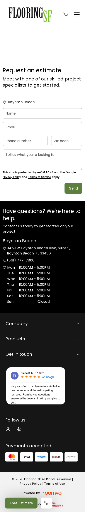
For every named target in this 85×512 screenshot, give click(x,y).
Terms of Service (39, 177)
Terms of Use (54, 483)
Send (73, 188)
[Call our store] (46, 503)
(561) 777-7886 (20, 260)
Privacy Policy (12, 177)
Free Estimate (21, 503)
